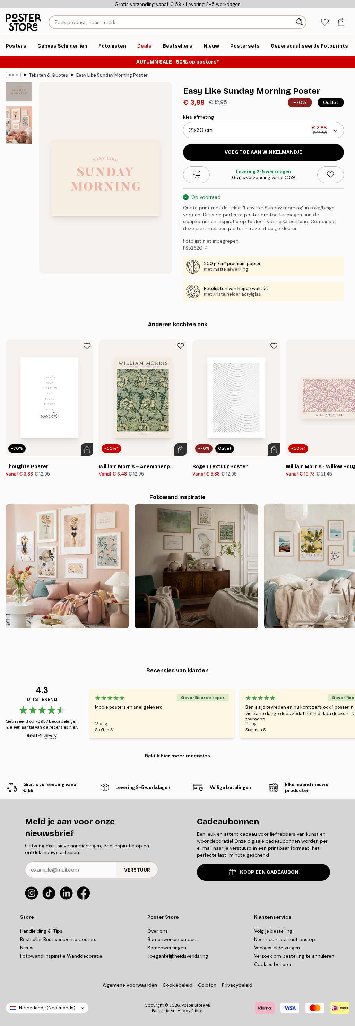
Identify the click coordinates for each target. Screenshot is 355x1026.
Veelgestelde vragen (277, 947)
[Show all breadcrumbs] (13, 75)
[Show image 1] (19, 91)
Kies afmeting (198, 117)
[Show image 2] (19, 125)
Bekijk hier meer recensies (177, 755)
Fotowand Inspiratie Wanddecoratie (61, 956)
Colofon (207, 985)
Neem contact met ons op (284, 939)
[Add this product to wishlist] (330, 174)
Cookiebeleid (177, 985)
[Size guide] (196, 174)
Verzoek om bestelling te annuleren (294, 956)
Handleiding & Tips (41, 931)
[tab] (325, 22)
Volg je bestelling (273, 931)
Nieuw (27, 947)
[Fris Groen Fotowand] (196, 566)
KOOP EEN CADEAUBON (269, 872)
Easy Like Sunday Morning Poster (112, 75)
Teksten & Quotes (48, 75)
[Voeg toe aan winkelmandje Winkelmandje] (87, 449)
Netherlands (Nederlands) (47, 1008)
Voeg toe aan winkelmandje (263, 152)
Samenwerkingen (166, 947)
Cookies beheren (273, 964)
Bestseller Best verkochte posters (58, 939)
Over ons (157, 931)
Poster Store (193, 1005)
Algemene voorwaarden (130, 985)
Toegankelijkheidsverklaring (177, 956)
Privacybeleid (237, 985)
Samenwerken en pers (172, 939)
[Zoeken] (300, 22)
